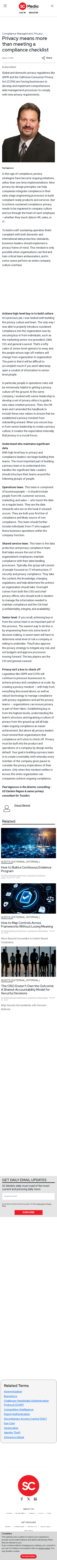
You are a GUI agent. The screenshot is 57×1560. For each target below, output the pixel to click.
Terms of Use (41, 1204)
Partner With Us (28, 1531)
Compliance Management (17, 33)
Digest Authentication (17, 1414)
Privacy (38, 33)
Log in (22, 13)
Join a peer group (45, 1526)
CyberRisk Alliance (20, 1513)
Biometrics (10, 1396)
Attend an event (32, 1526)
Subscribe (28, 1212)
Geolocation (11, 1428)
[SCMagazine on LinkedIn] (35, 1499)
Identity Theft (12, 1432)
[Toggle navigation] (5, 6)
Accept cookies (28, 1556)
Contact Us (32, 1513)
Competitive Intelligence (18, 1409)
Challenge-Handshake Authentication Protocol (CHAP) (26, 1402)
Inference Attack (14, 1437)
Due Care (9, 1423)
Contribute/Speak (19, 1526)
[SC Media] (28, 6)
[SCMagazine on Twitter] (28, 1499)
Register (33, 13)
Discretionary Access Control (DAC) (25, 1418)
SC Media (9, 1513)
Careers (41, 1513)
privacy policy (44, 1548)
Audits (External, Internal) (20, 861)
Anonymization (13, 1391)
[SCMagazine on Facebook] (22, 1499)
